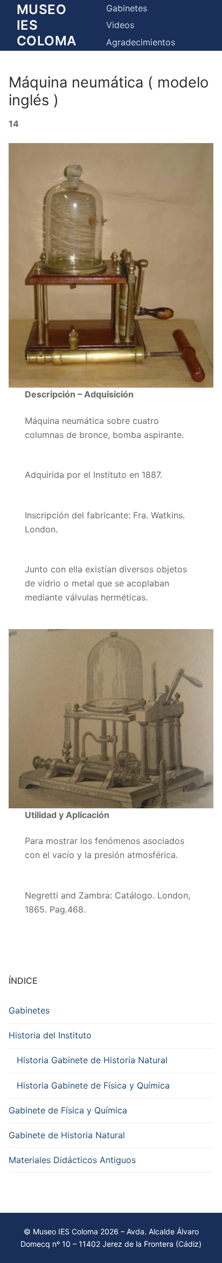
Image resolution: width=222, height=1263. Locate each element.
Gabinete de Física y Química (68, 1110)
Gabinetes (29, 1010)
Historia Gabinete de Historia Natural (92, 1060)
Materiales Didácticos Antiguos (72, 1159)
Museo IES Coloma (46, 25)
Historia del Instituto (50, 1035)
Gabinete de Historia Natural (67, 1135)
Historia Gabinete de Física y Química (93, 1085)
